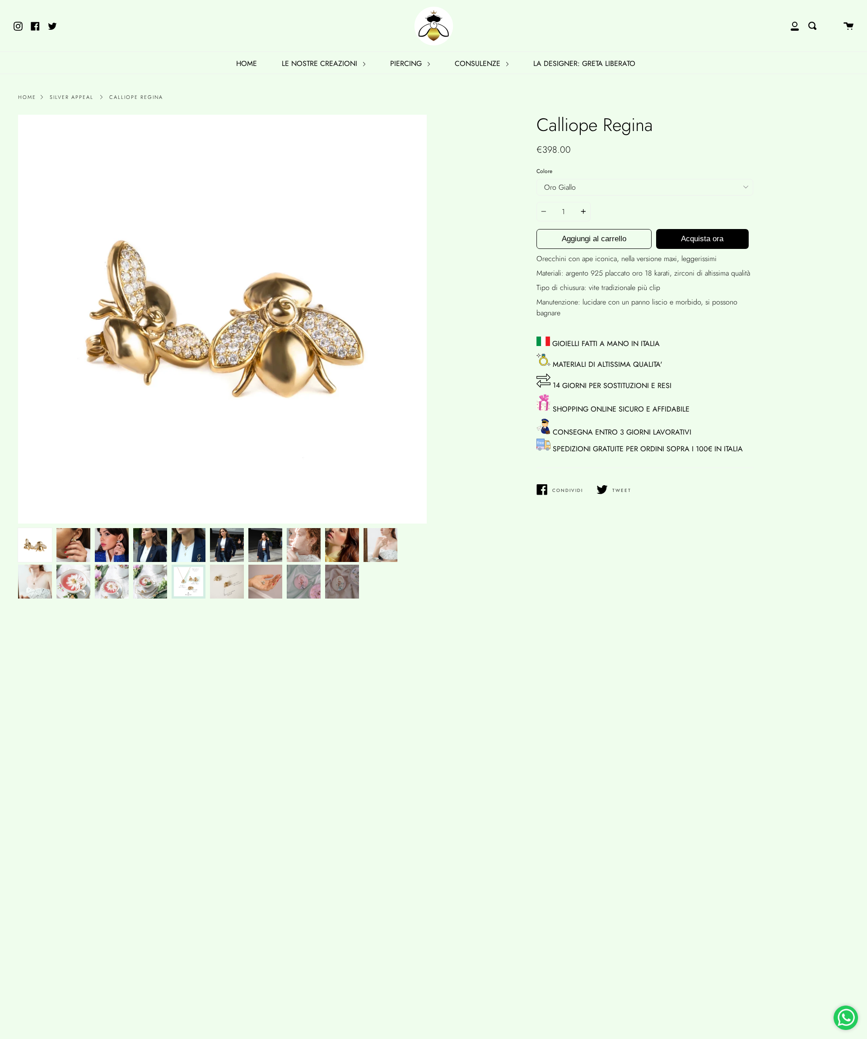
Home (27, 97)
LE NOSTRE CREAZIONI (320, 63)
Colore (544, 171)
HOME (246, 63)
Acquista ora (702, 238)
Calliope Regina (136, 97)
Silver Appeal (71, 97)
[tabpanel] (222, 319)
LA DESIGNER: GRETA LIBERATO (584, 63)
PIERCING (407, 63)
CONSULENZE (479, 63)
